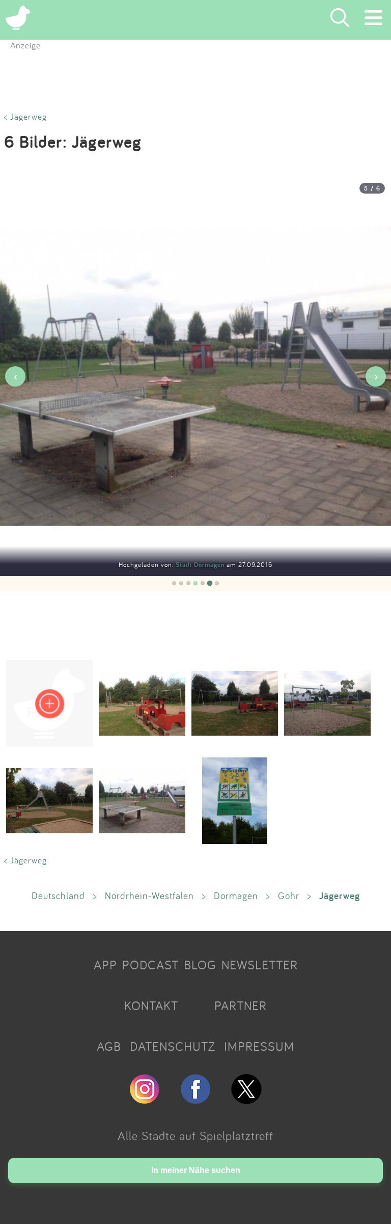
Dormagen (236, 895)
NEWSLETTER (259, 965)
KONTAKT (151, 1005)
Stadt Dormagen (201, 564)
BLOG (200, 965)
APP (105, 965)
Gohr (288, 895)
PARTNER (240, 1005)
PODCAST (150, 965)
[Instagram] (144, 1099)
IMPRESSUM (259, 1046)
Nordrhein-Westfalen (149, 895)
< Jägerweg (25, 116)
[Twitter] (246, 1099)
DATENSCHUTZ (172, 1046)
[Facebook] (195, 1099)
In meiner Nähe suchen (195, 1170)
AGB (109, 1046)
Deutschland (58, 895)
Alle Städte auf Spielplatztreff (195, 1135)
